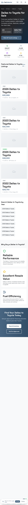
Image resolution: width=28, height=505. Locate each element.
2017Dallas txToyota (8, 235)
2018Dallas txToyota (8, 231)
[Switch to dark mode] (17, 2)
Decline (23, 501)
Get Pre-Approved (14, 331)
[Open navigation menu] (25, 2)
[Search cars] (21, 2)
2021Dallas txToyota (8, 220)
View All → (23, 65)
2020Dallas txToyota (8, 223)
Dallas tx (14, 8)
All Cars (8, 8)
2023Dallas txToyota (8, 212)
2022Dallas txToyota (8, 216)
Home (2, 8)
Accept (17, 501)
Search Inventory (14, 326)
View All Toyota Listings (10, 38)
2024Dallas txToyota (8, 208)
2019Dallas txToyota (8, 227)
